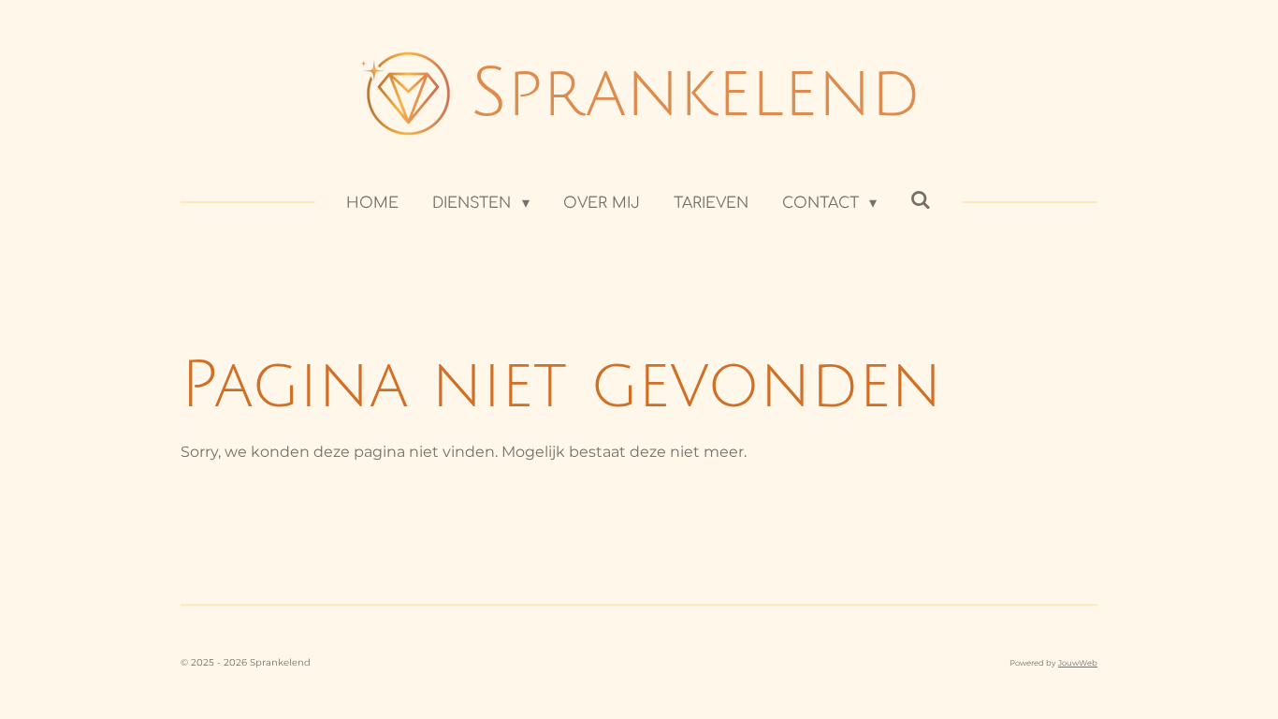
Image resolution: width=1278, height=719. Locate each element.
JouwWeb (1077, 663)
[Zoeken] (920, 200)
